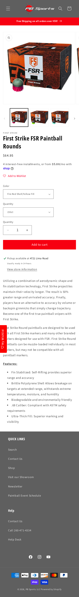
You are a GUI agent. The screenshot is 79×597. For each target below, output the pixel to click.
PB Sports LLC (33, 589)
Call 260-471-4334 (19, 530)
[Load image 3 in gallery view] (60, 117)
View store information (22, 269)
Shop (11, 468)
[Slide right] (74, 118)
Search (12, 450)
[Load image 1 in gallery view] (19, 117)
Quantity (8, 204)
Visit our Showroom (21, 477)
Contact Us (15, 459)
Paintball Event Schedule (24, 496)
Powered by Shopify (51, 589)
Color (6, 186)
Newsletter (15, 487)
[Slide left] (4, 118)
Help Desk (14, 540)
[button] (8, 8)
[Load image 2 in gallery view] (39, 117)
